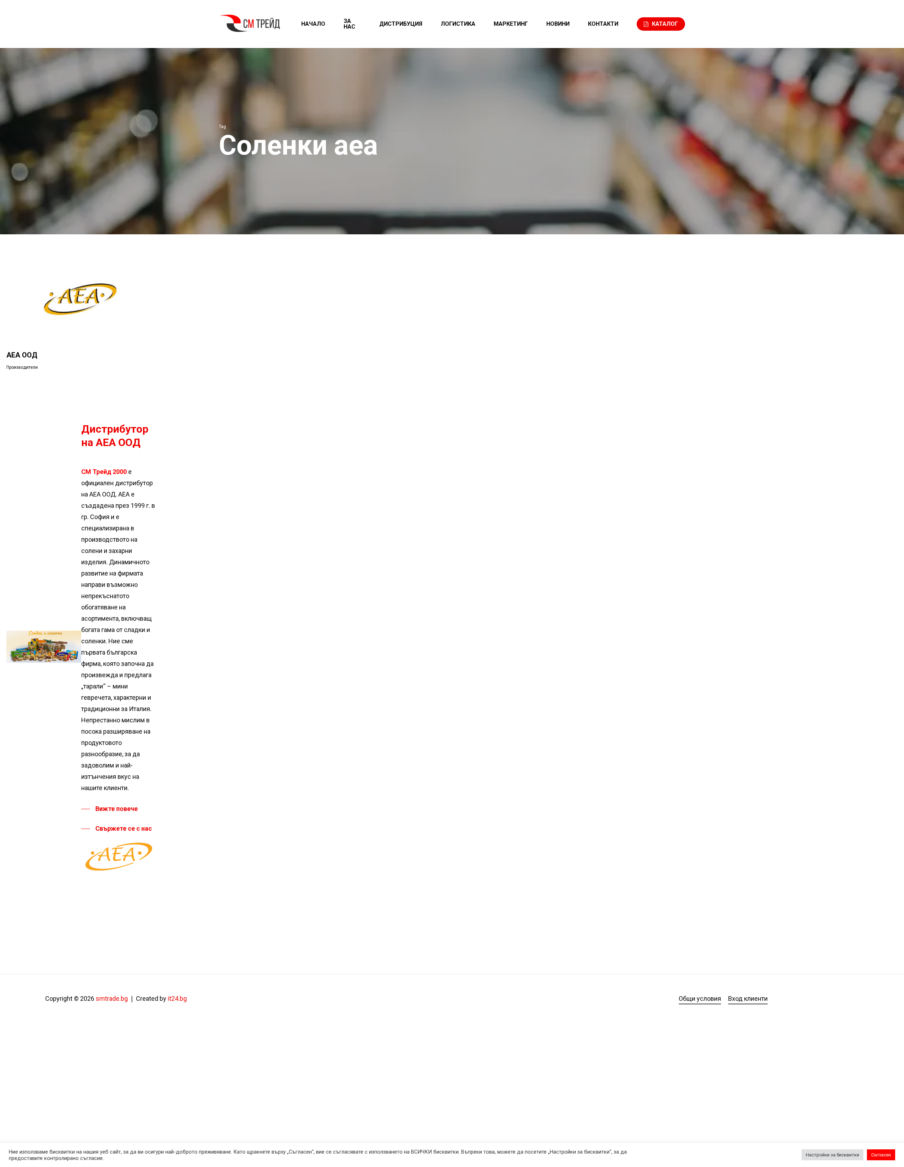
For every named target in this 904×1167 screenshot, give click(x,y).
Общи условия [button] (700, 998)
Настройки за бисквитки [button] (832, 1154)
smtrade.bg (112, 998)
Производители (22, 367)
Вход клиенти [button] (748, 998)
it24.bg (177, 998)
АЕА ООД (21, 355)
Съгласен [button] (881, 1154)
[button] (109, 808)
